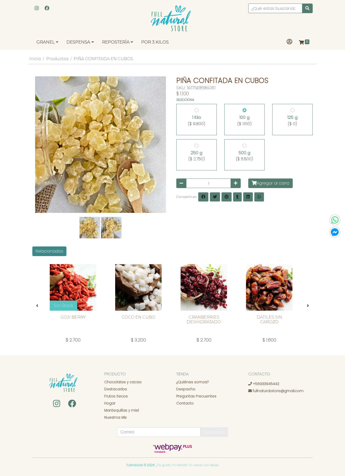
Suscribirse (214, 432)
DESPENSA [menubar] (78, 41)
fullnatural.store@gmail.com (278, 390)
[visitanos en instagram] (36, 8)
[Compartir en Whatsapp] (259, 197)
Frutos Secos (116, 396)
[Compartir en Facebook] (203, 197)
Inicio (35, 58)
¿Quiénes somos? (192, 381)
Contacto (185, 403)
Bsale (214, 465)
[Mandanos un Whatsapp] (335, 220)
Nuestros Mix (115, 417)
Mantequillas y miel (121, 410)
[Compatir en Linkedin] (248, 197)
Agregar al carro (273, 183)
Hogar (109, 403)
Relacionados (49, 251)
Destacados (115, 389)
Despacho (185, 389)
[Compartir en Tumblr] (237, 197)
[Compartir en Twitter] (215, 197)
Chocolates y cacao (123, 381)
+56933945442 (265, 383)
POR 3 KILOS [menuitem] (155, 41)
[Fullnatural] (172, 20)
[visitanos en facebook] (47, 8)
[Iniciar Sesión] (289, 42)
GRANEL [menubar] (45, 41)
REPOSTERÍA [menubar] (116, 41)
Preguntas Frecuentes (196, 396)
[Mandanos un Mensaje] (335, 232)
